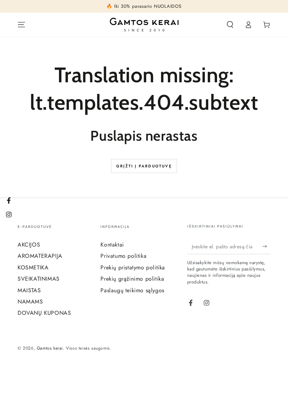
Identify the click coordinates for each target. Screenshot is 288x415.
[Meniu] (21, 24)
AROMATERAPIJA (40, 256)
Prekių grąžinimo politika (132, 279)
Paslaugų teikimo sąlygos (132, 290)
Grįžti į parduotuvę (144, 166)
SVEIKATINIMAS (39, 279)
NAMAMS (30, 302)
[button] (230, 24)
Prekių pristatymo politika (132, 267)
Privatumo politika (123, 256)
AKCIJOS (29, 245)
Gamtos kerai (50, 348)
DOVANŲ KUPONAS (44, 313)
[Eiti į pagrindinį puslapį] (144, 24)
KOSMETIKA (33, 267)
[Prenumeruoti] (266, 246)
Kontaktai (112, 245)
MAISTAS (29, 290)
